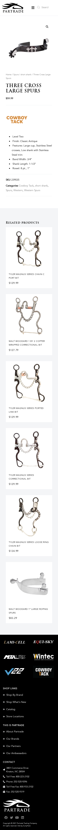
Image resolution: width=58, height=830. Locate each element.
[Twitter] (11, 817)
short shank (26, 74)
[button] (33, 7)
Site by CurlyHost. (24, 826)
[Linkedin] (22, 817)
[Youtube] (17, 817)
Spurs (16, 74)
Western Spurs (32, 190)
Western (18, 190)
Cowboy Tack (26, 185)
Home (8, 74)
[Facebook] (6, 817)
